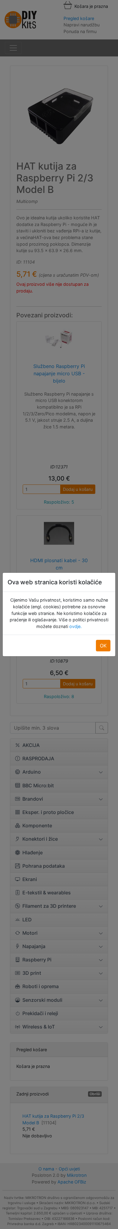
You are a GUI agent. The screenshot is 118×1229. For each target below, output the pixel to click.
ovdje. (75, 626)
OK (103, 646)
